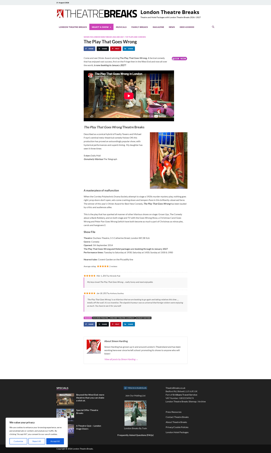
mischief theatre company (122, 318)
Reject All (36, 441)
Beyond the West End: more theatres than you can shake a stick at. (90, 397)
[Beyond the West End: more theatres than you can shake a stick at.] (65, 395)
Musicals (121, 27)
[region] (37, 432)
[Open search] (213, 27)
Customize (18, 441)
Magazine (158, 27)
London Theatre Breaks (169, 12)
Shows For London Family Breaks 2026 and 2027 (104, 37)
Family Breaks (139, 27)
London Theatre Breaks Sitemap (181, 401)
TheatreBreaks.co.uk (175, 388)
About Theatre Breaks (176, 422)
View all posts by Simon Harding (121, 359)
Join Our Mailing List (135, 395)
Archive (202, 401)
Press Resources (174, 412)
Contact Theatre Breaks (177, 417)
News (172, 27)
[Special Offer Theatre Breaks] (65, 410)
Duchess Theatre (100, 318)
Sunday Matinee (143, 318)
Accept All (55, 441)
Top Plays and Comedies (135, 37)
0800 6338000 (187, 27)
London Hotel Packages (177, 432)
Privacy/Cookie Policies (177, 427)
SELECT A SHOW (100, 27)
